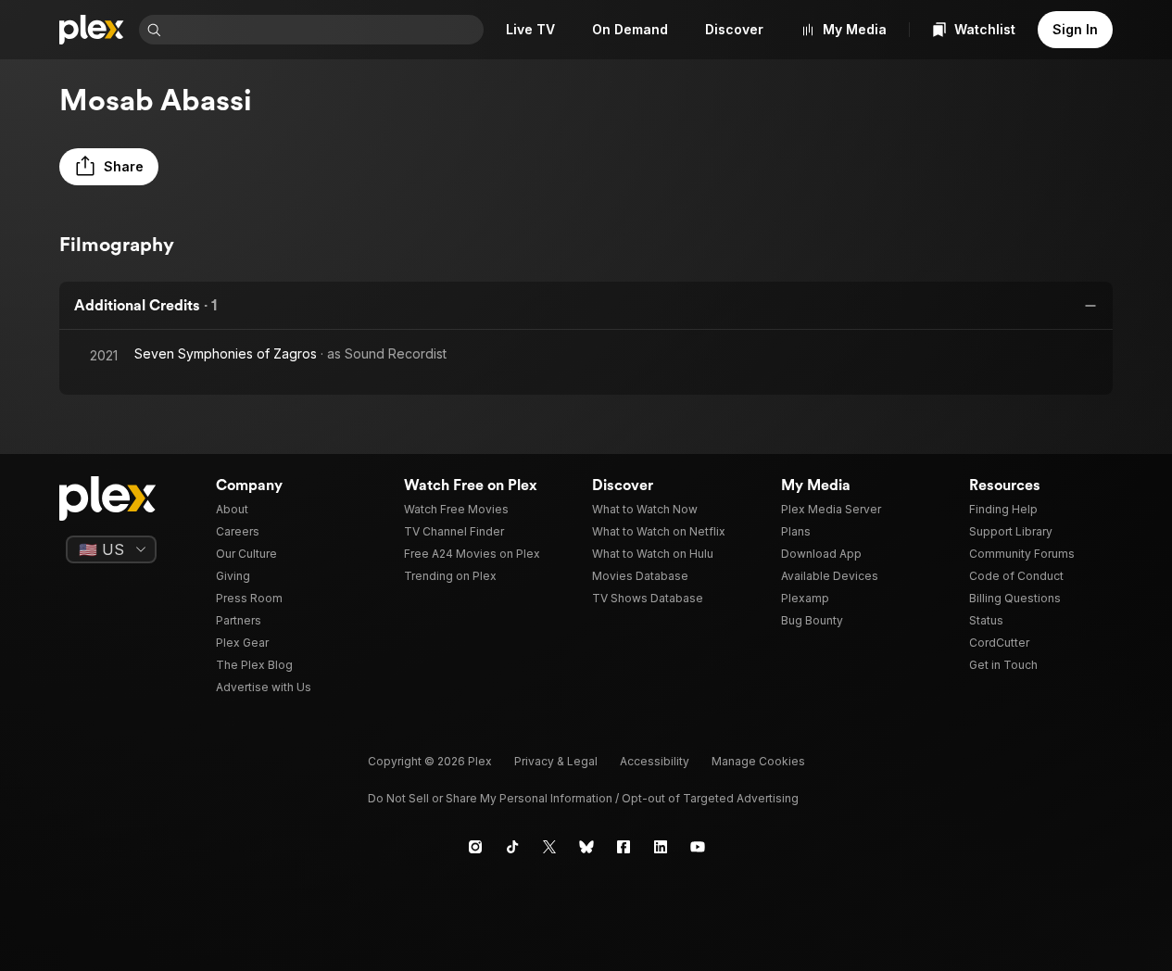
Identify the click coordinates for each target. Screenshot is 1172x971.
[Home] (91, 29)
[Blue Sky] (586, 846)
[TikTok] (512, 846)
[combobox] (324, 29)
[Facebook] (623, 846)
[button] (108, 166)
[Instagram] (475, 846)
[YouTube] (697, 846)
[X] (549, 846)
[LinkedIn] (660, 846)
